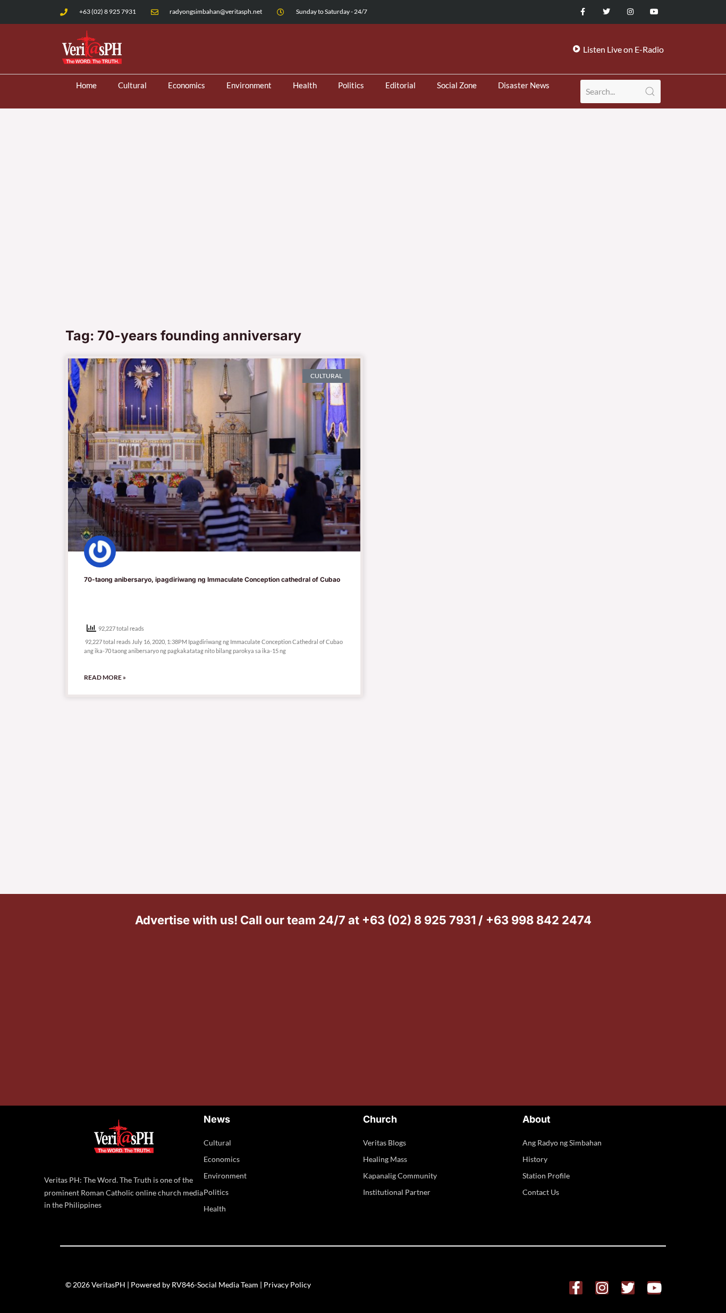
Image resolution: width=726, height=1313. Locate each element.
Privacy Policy (287, 1284)
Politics (351, 85)
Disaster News (524, 85)
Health (305, 85)
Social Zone (457, 85)
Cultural (132, 85)
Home (86, 85)
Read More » (105, 677)
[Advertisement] (363, 241)
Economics (186, 85)
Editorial (400, 85)
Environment (249, 85)
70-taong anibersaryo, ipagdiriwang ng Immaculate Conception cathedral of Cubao (212, 579)
